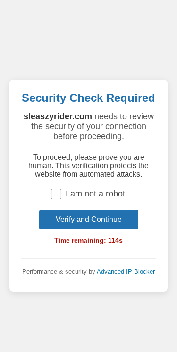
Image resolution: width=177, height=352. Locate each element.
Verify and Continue (89, 219)
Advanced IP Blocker (126, 271)
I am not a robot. (96, 193)
